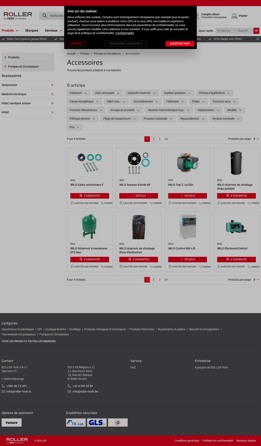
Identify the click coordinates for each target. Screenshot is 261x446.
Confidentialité (124, 33)
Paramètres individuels (125, 43)
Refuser (76, 43)
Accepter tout (180, 43)
